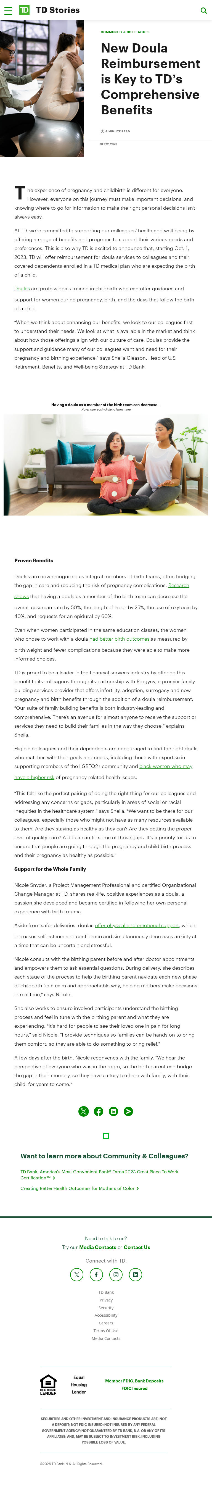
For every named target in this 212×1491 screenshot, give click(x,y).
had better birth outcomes (119, 639)
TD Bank (106, 1292)
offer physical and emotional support (137, 925)
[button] (8, 11)
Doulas (22, 288)
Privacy (106, 1300)
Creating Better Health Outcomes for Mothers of (78, 1188)
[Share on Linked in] (113, 1111)
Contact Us (137, 1247)
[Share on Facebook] (98, 1111)
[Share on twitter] (83, 1111)
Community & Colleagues (125, 32)
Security (106, 1307)
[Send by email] (128, 1111)
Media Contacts (97, 1247)
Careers (106, 1323)
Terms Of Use (106, 1330)
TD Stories (58, 10)
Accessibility (106, 1315)
